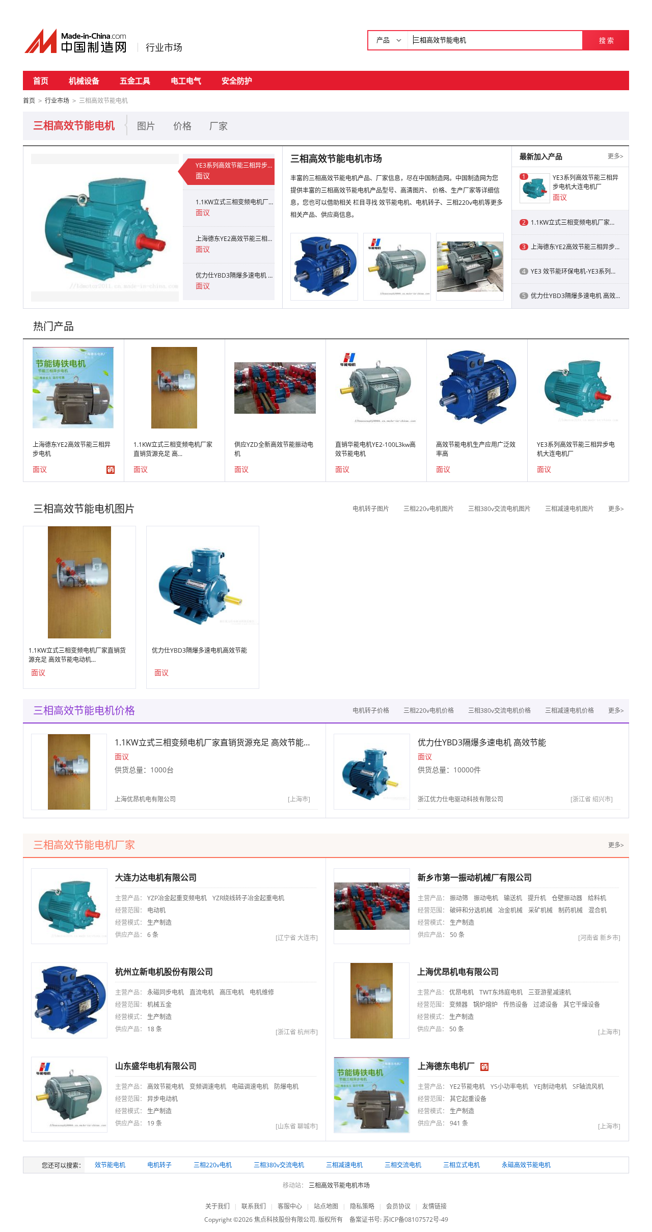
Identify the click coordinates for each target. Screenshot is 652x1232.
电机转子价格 (370, 710)
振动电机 (486, 898)
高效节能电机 (165, 1086)
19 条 (154, 1123)
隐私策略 (362, 1206)
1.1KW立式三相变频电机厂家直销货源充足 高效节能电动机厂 (235, 202)
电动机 (156, 910)
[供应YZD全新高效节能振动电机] (275, 387)
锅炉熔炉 (485, 1004)
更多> (615, 156)
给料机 (597, 898)
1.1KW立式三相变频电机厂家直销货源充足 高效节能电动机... (77, 655)
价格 (182, 126)
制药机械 (570, 910)
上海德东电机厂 (446, 1066)
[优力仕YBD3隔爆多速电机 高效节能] (203, 581)
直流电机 (201, 992)
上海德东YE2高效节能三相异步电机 (235, 238)
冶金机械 (510, 910)
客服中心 (290, 1206)
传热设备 (515, 1004)
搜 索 (606, 40)
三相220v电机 (213, 1165)
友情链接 (434, 1206)
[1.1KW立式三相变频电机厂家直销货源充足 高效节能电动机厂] (174, 387)
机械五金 (159, 1004)
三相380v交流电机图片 (499, 508)
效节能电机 (110, 1165)
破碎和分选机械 (471, 910)
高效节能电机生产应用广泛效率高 (475, 449)
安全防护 (237, 80)
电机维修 (262, 992)
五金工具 (135, 80)
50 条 (457, 934)
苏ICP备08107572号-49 (415, 1219)
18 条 (154, 1029)
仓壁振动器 (567, 898)
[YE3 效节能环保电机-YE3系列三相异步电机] (470, 266)
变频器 (458, 1004)
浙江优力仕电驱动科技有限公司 (460, 799)
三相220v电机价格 (428, 710)
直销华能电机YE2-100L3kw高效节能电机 (375, 449)
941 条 (459, 1123)
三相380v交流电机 (279, 1165)
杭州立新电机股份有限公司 (164, 971)
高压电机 (232, 992)
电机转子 (159, 1165)
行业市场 (164, 47)
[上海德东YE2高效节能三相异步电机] (73, 387)
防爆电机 (286, 1086)
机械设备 (84, 80)
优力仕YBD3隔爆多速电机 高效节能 (235, 275)
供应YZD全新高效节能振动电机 (273, 449)
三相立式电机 (461, 1165)
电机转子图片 (370, 508)
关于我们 (217, 1206)
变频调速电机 (207, 1086)
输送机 (513, 898)
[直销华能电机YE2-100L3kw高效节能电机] (397, 266)
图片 (146, 126)
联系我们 (253, 1206)
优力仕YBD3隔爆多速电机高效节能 (199, 650)
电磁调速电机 (250, 1086)
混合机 (597, 910)
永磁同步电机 (165, 992)
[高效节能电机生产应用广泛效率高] (324, 266)
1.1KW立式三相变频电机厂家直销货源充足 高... (172, 449)
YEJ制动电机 (550, 1086)
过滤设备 (545, 1004)
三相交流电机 (403, 1165)
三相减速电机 (344, 1165)
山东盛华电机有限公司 (156, 1066)
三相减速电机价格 (569, 710)
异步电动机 (162, 1098)
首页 (40, 80)
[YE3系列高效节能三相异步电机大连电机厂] (105, 227)
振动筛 (459, 898)
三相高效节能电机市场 (339, 1185)
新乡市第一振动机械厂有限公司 (475, 877)
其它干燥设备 (581, 1004)
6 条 (152, 934)
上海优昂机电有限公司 (145, 799)
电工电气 (186, 80)
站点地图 (326, 1206)
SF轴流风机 (588, 1086)
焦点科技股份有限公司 (284, 1219)
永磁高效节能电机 (526, 1165)
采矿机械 (540, 910)
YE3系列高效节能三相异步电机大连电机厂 (235, 165)
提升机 (537, 898)
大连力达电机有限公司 (156, 877)
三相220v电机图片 (428, 508)
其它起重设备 (468, 1098)
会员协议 (398, 1206)
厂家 (218, 126)
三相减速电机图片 (569, 508)
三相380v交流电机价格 (499, 710)
